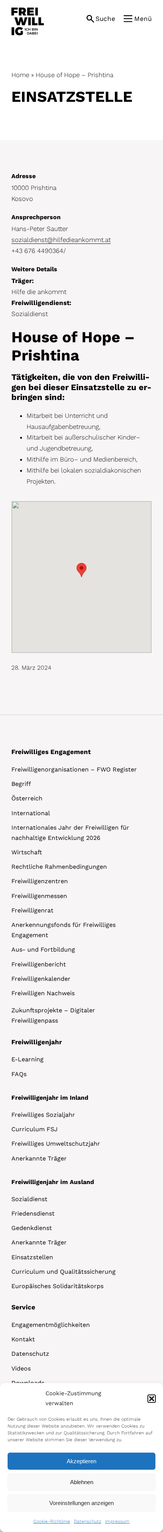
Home (20, 75)
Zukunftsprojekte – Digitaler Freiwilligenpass (53, 1015)
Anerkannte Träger (39, 1158)
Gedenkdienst (31, 1228)
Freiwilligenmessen (39, 896)
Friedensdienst (33, 1213)
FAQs (19, 1074)
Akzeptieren (81, 1461)
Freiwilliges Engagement (51, 752)
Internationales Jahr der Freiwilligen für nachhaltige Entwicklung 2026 (70, 832)
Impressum (117, 1521)
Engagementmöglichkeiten (50, 1324)
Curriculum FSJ (34, 1129)
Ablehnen (81, 1482)
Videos (21, 1368)
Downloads (27, 1383)
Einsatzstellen (32, 1257)
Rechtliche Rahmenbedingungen (59, 866)
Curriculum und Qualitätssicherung (63, 1271)
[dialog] (81, 1457)
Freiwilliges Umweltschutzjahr (55, 1143)
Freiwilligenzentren (39, 881)
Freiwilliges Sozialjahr (43, 1114)
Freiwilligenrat (32, 910)
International (30, 813)
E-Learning (27, 1059)
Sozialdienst (29, 1199)
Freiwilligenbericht (38, 964)
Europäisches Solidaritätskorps (57, 1286)
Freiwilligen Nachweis (43, 993)
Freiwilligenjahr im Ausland (52, 1182)
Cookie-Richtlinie (51, 1521)
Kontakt (23, 1339)
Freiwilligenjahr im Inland (49, 1097)
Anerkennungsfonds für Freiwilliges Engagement (63, 930)
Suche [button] (105, 18)
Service (23, 1307)
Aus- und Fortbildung (43, 949)
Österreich (26, 798)
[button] (151, 1398)
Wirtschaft (26, 852)
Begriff (21, 783)
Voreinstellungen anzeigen (81, 1503)
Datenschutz (87, 1521)
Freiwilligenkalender (41, 978)
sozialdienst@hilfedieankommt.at (61, 239)
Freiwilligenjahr (36, 1042)
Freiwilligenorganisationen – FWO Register (74, 769)
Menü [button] (143, 18)
